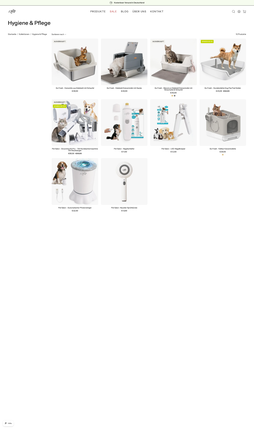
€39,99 (75, 91)
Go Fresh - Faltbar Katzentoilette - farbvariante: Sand (223, 154)
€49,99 (124, 91)
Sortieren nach (58, 34)
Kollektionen (24, 34)
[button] (233, 11)
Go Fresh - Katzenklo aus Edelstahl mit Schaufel (75, 88)
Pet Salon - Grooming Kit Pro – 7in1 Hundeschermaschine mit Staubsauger (75, 149)
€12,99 (173, 152)
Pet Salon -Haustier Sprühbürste (124, 208)
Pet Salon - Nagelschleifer (124, 149)
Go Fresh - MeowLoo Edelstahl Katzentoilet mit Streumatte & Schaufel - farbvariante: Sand (172, 95)
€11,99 (124, 152)
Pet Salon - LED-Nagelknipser (173, 149)
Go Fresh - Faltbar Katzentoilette (223, 149)
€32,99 (75, 211)
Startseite (12, 34)
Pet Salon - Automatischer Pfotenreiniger (75, 208)
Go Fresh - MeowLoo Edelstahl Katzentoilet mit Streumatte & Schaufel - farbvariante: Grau (174, 95)
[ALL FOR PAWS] (12, 12)
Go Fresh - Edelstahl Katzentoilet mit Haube (124, 88)
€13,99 (124, 211)
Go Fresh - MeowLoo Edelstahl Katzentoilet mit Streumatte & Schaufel (173, 89)
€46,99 (173, 93)
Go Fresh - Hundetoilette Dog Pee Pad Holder (223, 88)
